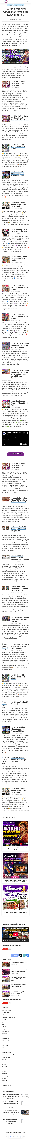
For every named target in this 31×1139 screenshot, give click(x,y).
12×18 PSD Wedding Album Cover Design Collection (18, 760)
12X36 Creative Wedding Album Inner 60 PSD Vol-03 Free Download (20, 345)
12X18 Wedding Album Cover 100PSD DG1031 (19, 231)
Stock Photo (4, 1073)
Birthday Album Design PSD (8, 1017)
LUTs (3, 1036)
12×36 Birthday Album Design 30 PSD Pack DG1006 (19, 259)
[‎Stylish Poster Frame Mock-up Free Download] (25, 1121)
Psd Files (9, 5)
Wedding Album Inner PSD (8, 1083)
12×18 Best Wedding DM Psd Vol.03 (20, 703)
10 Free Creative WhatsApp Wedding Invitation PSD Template (20, 558)
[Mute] (25, 940)
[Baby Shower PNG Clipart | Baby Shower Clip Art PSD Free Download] (25, 1103)
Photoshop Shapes (6, 1057)
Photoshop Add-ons (6, 1052)
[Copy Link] (17, 1136)
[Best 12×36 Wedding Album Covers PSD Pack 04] (6, 994)
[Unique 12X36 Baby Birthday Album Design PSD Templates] (25, 1096)
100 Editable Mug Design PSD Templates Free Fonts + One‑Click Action (20, 118)
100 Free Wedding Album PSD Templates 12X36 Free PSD (20, 619)
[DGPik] (6, 1)
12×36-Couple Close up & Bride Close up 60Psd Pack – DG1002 (20, 646)
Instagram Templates (7, 1029)
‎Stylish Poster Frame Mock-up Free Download (11, 1120)
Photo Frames (5, 1045)
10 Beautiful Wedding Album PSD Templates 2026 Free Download (19, 500)
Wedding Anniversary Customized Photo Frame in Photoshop (11, 1112)
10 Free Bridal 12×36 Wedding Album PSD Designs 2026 (18, 529)
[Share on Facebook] (10, 1136)
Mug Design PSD (5, 1038)
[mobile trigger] (3, 1)
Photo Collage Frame (6, 1040)
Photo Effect (4, 1043)
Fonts (3, 1024)
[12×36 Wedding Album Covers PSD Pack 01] (6, 964)
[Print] (20, 1136)
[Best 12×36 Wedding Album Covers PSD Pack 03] (6, 986)
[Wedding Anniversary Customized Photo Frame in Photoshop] (25, 1112)
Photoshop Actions (6, 1050)
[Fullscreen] (27, 940)
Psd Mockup (4, 1066)
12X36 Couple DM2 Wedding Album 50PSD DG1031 (19, 316)
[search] (28, 1)
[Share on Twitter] (13, 1136)
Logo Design (4, 1033)
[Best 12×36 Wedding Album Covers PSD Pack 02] (6, 979)
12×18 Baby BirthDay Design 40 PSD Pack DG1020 (18, 147)
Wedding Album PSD (19, 5)
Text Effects (4, 1078)
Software (4, 1071)
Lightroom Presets (6, 1031)
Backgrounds (5, 1015)
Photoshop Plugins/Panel (8, 1054)
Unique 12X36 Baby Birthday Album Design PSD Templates (11, 1095)
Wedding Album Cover (7, 1080)
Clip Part (4, 1019)
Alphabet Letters (14, 973)
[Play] (3, 940)
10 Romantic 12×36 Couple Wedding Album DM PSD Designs (19, 588)
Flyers (3, 1022)
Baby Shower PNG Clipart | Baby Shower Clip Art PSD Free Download (11, 1103)
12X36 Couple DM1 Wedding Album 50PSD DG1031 (19, 287)
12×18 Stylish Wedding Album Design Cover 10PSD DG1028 (19, 205)
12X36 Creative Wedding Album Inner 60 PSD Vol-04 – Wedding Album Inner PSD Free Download (20, 374)
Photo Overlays (5, 1047)
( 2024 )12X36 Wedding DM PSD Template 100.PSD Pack (19, 83)
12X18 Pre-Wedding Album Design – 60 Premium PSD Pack (18, 174)
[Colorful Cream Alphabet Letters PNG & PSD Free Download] (6, 972)
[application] (15, 934)
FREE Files (4, 1026)
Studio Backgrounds (6, 1076)
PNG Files (4, 1059)
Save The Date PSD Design (8, 1069)
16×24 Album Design (6, 1010)
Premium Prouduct (6, 1062)
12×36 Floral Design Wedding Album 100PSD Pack (19, 403)
